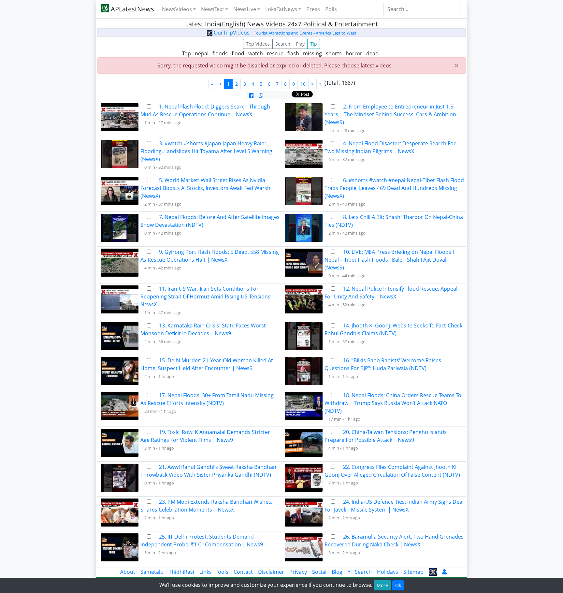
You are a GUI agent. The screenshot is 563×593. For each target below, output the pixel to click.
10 (303, 84)
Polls (331, 9)
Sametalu (152, 571)
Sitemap (413, 571)
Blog (337, 571)
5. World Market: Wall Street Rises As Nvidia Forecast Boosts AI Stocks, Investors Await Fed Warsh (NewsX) (205, 188)
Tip (313, 44)
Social (319, 571)
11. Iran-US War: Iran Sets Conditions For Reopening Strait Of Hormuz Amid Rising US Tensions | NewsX (207, 296)
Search (282, 44)
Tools (222, 571)
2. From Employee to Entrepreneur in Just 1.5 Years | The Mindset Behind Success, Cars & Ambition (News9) (390, 114)
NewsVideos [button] (177, 9)
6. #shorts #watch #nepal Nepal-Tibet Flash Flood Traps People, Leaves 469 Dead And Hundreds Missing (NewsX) (394, 188)
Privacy (298, 571)
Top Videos (258, 44)
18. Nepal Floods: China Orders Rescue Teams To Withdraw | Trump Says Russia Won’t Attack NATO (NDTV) (393, 403)
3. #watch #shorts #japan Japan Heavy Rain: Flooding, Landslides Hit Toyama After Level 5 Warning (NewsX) (206, 151)
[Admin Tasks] (444, 571)
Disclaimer (271, 571)
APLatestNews (131, 9)
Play (300, 44)
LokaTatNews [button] (281, 9)
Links (205, 571)
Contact (243, 571)
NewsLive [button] (244, 9)
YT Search (360, 571)
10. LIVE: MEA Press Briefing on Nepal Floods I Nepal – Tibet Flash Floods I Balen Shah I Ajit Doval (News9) (389, 259)
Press (313, 9)
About (127, 571)
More (382, 585)
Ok (398, 585)
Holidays (387, 571)
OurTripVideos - (284, 32)
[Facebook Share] (251, 95)
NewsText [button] (212, 9)
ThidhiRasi (181, 571)
